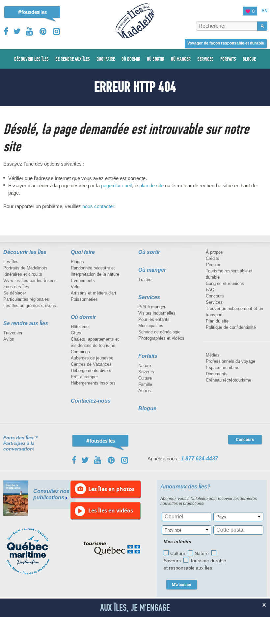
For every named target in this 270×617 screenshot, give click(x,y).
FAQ (210, 289)
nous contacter (98, 206)
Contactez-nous (91, 401)
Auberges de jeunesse (92, 357)
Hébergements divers (91, 370)
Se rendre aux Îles (25, 323)
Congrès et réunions (225, 283)
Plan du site (217, 321)
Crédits (212, 258)
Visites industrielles (157, 313)
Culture (145, 378)
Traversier (12, 332)
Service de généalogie (159, 331)
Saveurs (146, 371)
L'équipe (213, 264)
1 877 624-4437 (199, 458)
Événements (83, 280)
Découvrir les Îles (24, 252)
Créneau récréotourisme (228, 380)
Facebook (6, 31)
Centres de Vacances (91, 364)
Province (173, 530)
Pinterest (43, 31)
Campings (80, 351)
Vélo (75, 286)
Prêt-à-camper (84, 376)
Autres (144, 390)
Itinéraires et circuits (22, 274)
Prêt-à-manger (151, 306)
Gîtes (76, 332)
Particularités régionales (26, 299)
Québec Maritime (35, 551)
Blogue (147, 408)
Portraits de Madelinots (25, 267)
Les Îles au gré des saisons (29, 305)
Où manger (152, 270)
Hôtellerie (80, 326)
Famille (145, 384)
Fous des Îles (16, 286)
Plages (77, 261)
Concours (215, 295)
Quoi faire (83, 252)
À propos (214, 252)
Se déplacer (14, 293)
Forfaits (147, 356)
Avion (8, 339)
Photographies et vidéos (161, 338)
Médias (213, 355)
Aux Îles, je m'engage (135, 607)
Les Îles (10, 261)
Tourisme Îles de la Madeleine (135, 20)
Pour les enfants (154, 319)
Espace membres (222, 367)
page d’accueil (116, 185)
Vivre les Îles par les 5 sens (30, 280)
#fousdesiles (32, 12)
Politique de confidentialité (231, 327)
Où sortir (149, 252)
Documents (217, 373)
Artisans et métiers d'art (93, 293)
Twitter (17, 31)
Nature (144, 365)
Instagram (56, 31)
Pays (221, 516)
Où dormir (83, 317)
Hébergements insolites (93, 383)
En (264, 10)
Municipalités (150, 325)
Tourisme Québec (111, 548)
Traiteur (145, 279)
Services (149, 297)
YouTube (30, 31)
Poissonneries (84, 299)
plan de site (151, 185)
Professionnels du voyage (230, 361)
